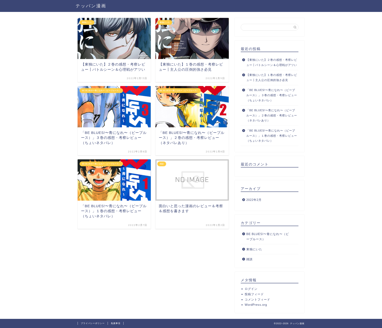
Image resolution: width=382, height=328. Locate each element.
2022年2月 (254, 199)
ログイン (251, 288)
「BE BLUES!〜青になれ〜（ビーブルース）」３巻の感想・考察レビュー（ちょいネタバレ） (271, 95)
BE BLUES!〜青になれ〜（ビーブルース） (267, 236)
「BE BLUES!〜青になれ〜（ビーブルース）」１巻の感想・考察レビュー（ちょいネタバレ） (271, 135)
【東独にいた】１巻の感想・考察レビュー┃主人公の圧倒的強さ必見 (271, 78)
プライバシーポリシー (93, 323)
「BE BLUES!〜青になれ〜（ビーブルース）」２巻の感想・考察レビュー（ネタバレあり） (271, 115)
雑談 (249, 259)
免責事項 (115, 323)
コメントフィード (257, 299)
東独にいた (254, 249)
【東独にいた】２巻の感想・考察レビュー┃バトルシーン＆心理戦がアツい (271, 62)
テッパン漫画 (91, 5)
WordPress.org (256, 304)
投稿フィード (254, 294)
